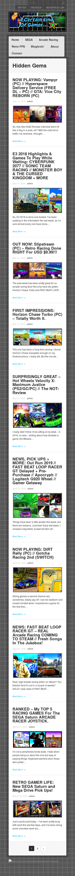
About (55, 46)
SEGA (29, 40)
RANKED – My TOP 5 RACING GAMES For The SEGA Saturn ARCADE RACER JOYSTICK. (36, 715)
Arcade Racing (48, 40)
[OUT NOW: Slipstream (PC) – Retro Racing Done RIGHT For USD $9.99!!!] (37, 270)
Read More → (19, 141)
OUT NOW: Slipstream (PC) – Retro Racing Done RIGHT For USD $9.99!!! (36, 248)
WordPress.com (55, 7)
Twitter (22, 7)
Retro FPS (18, 46)
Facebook (36, 7)
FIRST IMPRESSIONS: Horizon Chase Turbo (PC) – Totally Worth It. (37, 314)
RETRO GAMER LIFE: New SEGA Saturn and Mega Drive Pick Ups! (33, 786)
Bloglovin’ (37, 46)
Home (15, 40)
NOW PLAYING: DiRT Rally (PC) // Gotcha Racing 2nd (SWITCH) (33, 553)
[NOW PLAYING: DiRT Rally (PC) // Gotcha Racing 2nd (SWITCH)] (37, 579)
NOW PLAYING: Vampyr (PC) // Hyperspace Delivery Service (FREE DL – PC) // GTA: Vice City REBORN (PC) (36, 87)
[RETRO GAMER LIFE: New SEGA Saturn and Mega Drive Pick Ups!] (37, 809)
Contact (17, 53)
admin (30, 101)
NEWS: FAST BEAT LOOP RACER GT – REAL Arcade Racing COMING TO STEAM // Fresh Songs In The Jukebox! (37, 634)
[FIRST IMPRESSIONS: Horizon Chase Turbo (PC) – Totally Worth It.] (37, 337)
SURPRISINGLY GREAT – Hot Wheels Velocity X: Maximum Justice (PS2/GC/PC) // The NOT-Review (36, 384)
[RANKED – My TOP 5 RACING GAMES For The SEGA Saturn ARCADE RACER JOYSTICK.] (37, 739)
